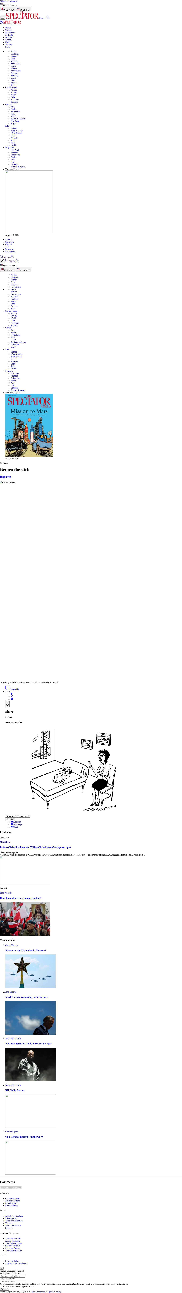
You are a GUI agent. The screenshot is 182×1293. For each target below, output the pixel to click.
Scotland (14, 102)
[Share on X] (12, 697)
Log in (20, 1271)
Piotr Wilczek (5, 893)
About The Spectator (14, 1216)
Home (8, 28)
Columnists (15, 155)
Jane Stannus (10, 992)
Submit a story (11, 1203)
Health (13, 145)
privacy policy (55, 1292)
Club (7, 42)
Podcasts (9, 35)
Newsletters (10, 32)
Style (13, 143)
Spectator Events (12, 1248)
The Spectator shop (13, 1243)
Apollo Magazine (12, 1241)
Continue (4, 1289)
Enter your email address (10, 1273)
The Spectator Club (13, 1250)
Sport (13, 140)
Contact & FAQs (12, 1198)
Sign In (42, 18)
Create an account (8, 1271)
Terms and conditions (14, 1221)
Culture (14, 56)
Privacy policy (11, 1218)
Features (14, 152)
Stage (13, 123)
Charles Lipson (11, 1132)
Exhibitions (15, 111)
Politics (14, 51)
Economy (15, 99)
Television (15, 121)
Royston (5, 476)
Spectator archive (12, 1246)
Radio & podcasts (18, 119)
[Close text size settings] (7, 705)
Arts (12, 107)
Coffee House (11, 87)
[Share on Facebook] (12, 694)
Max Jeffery (5, 842)
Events (8, 40)
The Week (15, 150)
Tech (13, 59)
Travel (13, 135)
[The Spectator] (22, 18)
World (13, 95)
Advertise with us (12, 1201)
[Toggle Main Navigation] (2, 17)
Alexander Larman (13, 1038)
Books (13, 109)
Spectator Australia (13, 1238)
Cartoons (14, 164)
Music (13, 116)
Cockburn (15, 54)
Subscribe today (12, 1261)
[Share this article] (7, 702)
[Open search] (1, 257)
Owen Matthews (12, 945)
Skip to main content (8, 1)
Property (14, 138)
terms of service (38, 1292)
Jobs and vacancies (13, 1225)
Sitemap (8, 1228)
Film (13, 114)
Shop (7, 47)
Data (13, 97)
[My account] (47, 18)
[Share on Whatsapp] (12, 699)
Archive (8, 44)
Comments (14, 689)
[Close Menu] (2, 261)
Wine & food (16, 133)
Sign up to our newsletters (16, 1263)
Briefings (9, 37)
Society (14, 92)
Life (7, 126)
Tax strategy (10, 1223)
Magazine (15, 61)
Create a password (7, 1279)
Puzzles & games (18, 167)
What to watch (17, 131)
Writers (8, 30)
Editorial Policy (11, 1205)
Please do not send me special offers (18, 1286)
